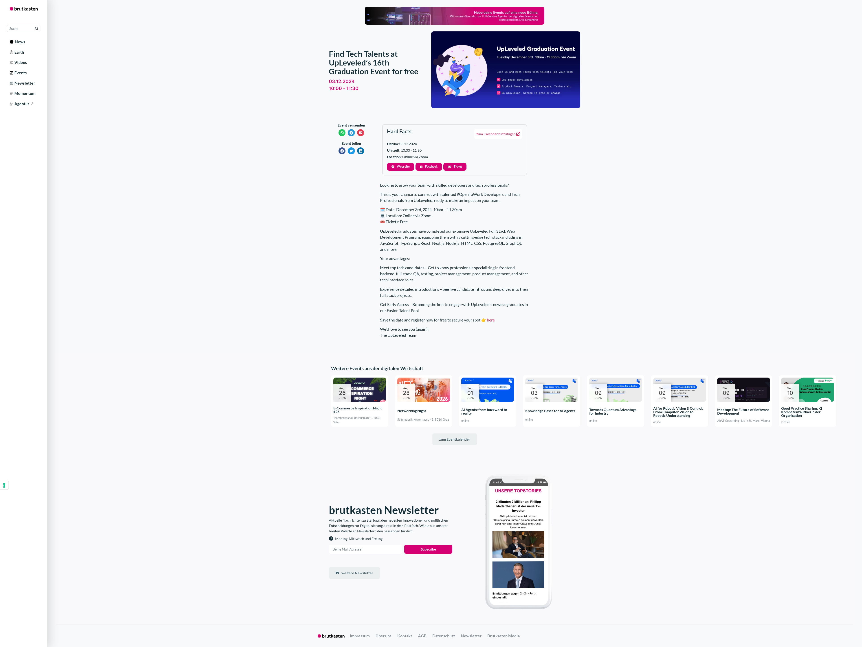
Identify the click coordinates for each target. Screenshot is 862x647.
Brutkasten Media (503, 635)
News (19, 41)
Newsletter (24, 83)
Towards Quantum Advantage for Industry (613, 411)
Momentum (24, 93)
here (491, 319)
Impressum (360, 635)
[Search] (36, 28)
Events (20, 72)
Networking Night (411, 411)
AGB (422, 635)
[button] (342, 132)
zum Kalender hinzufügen (496, 134)
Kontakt (404, 635)
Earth (18, 52)
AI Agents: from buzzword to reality (484, 411)
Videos (20, 62)
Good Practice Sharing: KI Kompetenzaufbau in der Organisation (801, 412)
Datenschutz (443, 635)
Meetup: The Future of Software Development (743, 411)
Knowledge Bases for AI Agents (550, 411)
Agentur (21, 103)
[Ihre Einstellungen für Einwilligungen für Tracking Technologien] (4, 485)
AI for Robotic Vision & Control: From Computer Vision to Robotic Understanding (678, 412)
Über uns (383, 635)
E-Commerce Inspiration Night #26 (357, 410)
